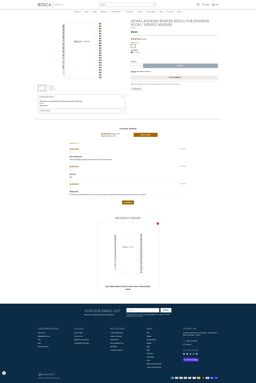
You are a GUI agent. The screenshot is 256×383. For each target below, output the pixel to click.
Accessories (150, 357)
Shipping (133, 71)
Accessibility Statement (81, 343)
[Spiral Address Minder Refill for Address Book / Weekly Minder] (81, 50)
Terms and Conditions (150, 314)
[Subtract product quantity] (133, 66)
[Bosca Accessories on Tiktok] (193, 354)
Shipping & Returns (44, 336)
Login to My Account (116, 333)
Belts (148, 350)
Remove (158, 223)
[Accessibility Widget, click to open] (4, 373)
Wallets (149, 343)
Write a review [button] (145, 135)
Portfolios (150, 353)
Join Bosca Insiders (116, 350)
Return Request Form (116, 343)
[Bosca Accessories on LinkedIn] (197, 354)
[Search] (154, 4)
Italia (148, 360)
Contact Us (41, 333)
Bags (148, 346)
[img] (74, 149)
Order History (114, 340)
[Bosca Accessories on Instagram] (190, 354)
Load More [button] (128, 202)
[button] (135, 39)
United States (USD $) (47, 374)
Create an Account (116, 336)
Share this (137, 89)
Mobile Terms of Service (81, 340)
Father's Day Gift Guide (154, 367)
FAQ (39, 340)
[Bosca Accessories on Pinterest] (187, 354)
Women (149, 336)
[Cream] (133, 46)
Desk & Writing (151, 340)
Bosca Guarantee (43, 346)
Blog (39, 343)
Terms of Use (78, 336)
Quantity (133, 61)
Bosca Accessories (54, 378)
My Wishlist (114, 346)
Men (148, 333)
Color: (135, 43)
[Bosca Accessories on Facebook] (184, 354)
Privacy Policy (78, 333)
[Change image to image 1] (42, 88)
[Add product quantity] (140, 66)
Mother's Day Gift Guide (154, 364)
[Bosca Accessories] (50, 5)
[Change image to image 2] (51, 88)
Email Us (188, 344)
